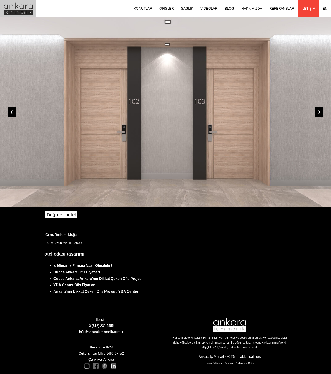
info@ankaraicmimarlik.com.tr (101, 332)
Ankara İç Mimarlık (213, 356)
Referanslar (281, 8)
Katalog (229, 363)
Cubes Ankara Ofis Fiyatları (76, 272)
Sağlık (187, 8)
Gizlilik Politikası (214, 363)
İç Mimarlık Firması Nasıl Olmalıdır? (83, 265)
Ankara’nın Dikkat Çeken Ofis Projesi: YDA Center (95, 291)
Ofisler (166, 8)
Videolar (209, 8)
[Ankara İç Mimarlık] (229, 325)
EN (325, 8)
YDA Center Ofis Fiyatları (74, 285)
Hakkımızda (251, 8)
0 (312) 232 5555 (101, 326)
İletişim (308, 8)
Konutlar (143, 8)
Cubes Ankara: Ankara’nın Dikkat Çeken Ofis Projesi (97, 279)
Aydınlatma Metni (245, 363)
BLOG (229, 8)
